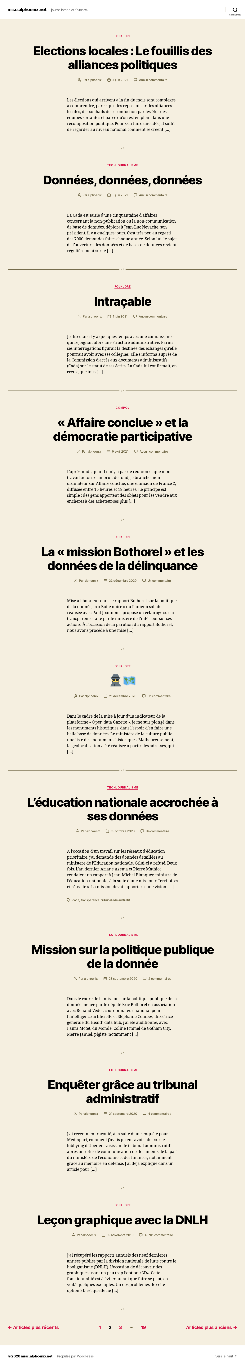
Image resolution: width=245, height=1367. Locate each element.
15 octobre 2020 (123, 831)
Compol (122, 407)
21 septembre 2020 (123, 1114)
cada (75, 900)
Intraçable (122, 301)
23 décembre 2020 (123, 581)
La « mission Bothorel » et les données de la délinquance (122, 558)
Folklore (122, 36)
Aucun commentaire (153, 80)
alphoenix (95, 80)
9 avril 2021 (120, 451)
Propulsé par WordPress (75, 1356)
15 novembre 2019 (120, 1235)
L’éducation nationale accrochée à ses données (122, 809)
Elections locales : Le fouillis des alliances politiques (122, 57)
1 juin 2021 (120, 316)
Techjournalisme (122, 165)
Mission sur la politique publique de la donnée (122, 956)
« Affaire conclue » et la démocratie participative (122, 429)
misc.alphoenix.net (27, 9)
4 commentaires (159, 1114)
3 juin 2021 (120, 195)
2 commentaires (159, 978)
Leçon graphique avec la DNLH (122, 1219)
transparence (90, 900)
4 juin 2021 (120, 80)
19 (143, 1327)
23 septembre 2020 (123, 978)
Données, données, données (122, 180)
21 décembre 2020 (122, 696)
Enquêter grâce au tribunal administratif (123, 1091)
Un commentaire (159, 581)
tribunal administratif (115, 900)
